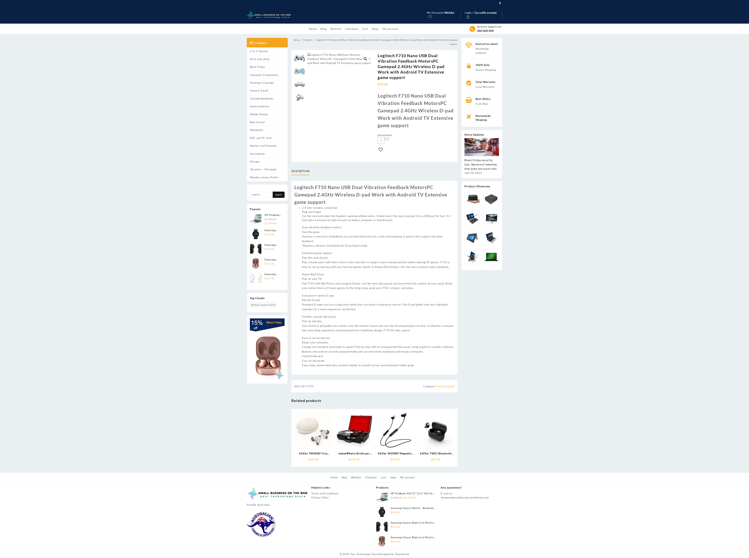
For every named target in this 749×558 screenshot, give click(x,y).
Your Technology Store (364, 554)
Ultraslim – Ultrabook (263, 169)
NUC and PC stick (261, 138)
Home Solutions (259, 106)
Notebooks (256, 130)
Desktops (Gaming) (262, 82)
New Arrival (257, 122)
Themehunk (402, 554)
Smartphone (257, 153)
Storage (255, 161)
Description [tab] (300, 171)
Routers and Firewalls (263, 145)
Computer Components (264, 74)
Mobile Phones (259, 114)
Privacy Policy (320, 497)
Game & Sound (259, 90)
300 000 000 (485, 30)
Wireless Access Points (264, 177)
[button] (365, 58)
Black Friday (257, 66)
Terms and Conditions (324, 493)
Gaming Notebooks (262, 98)
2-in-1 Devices (259, 51)
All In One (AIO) (260, 59)
